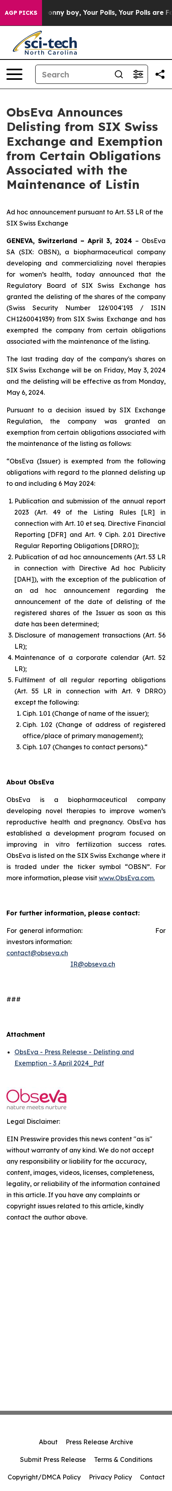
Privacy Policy (110, 1477)
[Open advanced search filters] (138, 74)
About (48, 1442)
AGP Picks (21, 12)
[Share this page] (160, 74)
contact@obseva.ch (37, 953)
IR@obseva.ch (92, 964)
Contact (152, 1477)
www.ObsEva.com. (127, 878)
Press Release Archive (99, 1442)
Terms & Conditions (123, 1459)
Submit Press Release (53, 1459)
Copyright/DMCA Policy (44, 1477)
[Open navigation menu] (14, 74)
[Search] (118, 74)
